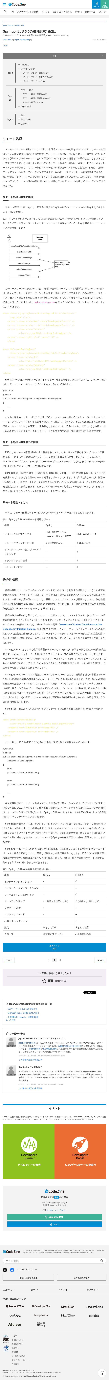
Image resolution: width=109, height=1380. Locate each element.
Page (10, 72)
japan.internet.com (22, 39)
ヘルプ (14, 1336)
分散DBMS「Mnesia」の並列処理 (23, 1017)
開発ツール (90, 11)
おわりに (25, 123)
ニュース (7, 1289)
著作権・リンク (18, 1340)
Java (5, 45)
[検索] (5, 12)
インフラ (45, 11)
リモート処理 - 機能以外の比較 (37, 98)
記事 (33, 1289)
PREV (9, 960)
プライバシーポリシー (20, 1360)
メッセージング (28, 68)
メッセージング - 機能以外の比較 (38, 76)
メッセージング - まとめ (34, 81)
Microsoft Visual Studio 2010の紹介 (23, 1012)
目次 (54, 56)
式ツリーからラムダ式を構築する (23, 1008)
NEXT (100, 960)
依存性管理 (26, 106)
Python (78, 11)
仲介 (23, 115)
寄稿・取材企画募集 (28, 1277)
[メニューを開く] (4, 4)
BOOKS (91, 1289)
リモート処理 (27, 89)
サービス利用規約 (18, 1356)
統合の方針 (26, 119)
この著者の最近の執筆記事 (30, 1059)
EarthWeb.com (50, 1048)
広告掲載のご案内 (82, 1277)
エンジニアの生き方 (62, 11)
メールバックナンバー (56, 1209)
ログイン (56, 1224)
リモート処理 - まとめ (33, 102)
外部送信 (15, 1363)
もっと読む (11, 1019)
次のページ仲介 (54, 947)
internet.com (34, 1048)
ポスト (91, 992)
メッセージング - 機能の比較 (36, 72)
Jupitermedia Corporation (69, 1045)
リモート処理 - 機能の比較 (35, 94)
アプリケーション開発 (27, 11)
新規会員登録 (55, 1217)
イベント (63, 1289)
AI (13, 11)
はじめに (25, 64)
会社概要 (15, 1352)
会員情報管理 (17, 1344)
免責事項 (15, 1348)
